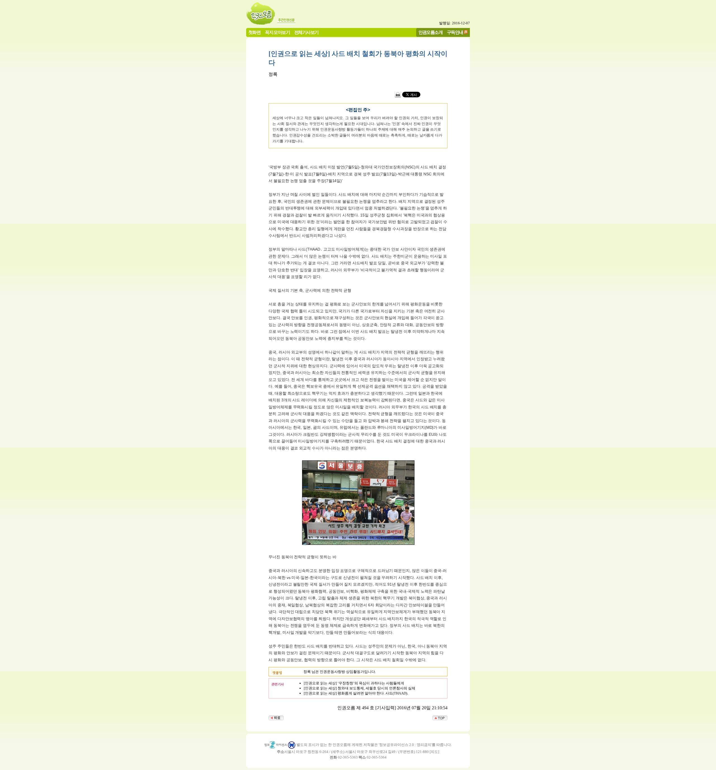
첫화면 (254, 32)
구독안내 (455, 32)
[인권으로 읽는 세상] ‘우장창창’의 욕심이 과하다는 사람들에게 (354, 683)
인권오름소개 (430, 32)
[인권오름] (261, 23)
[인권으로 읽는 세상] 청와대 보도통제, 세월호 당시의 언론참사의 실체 (359, 688)
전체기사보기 (306, 32)
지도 (434, 752)
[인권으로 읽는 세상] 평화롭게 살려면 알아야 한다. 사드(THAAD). (356, 693)
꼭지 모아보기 (277, 32)
